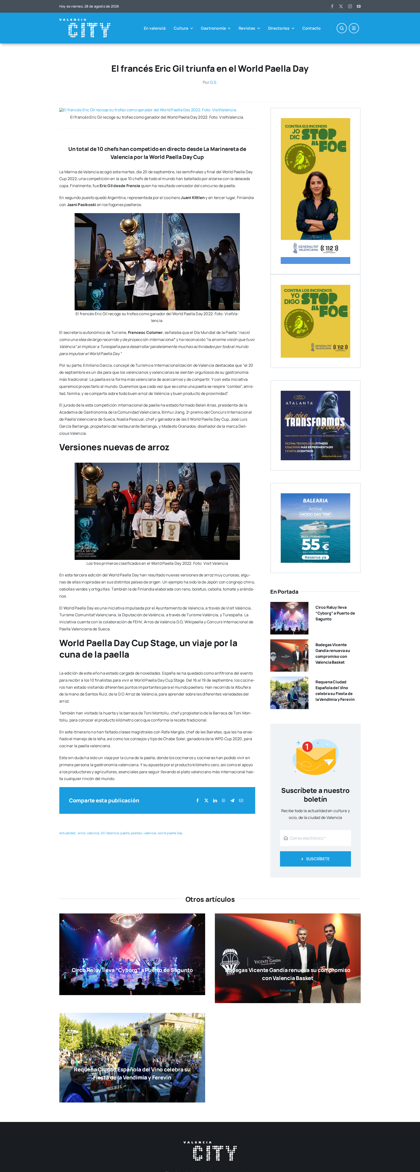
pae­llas (136, 833)
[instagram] (350, 6)
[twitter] (341, 6)
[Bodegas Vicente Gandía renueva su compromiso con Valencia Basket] (289, 642)
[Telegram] (232, 800)
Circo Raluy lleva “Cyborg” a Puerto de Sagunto (335, 613)
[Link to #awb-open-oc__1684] (354, 28)
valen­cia (149, 833)
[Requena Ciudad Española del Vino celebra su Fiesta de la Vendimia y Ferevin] (289, 680)
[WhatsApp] (223, 800)
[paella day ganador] (148, 110)
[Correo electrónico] (241, 800)
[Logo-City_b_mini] (84, 20)
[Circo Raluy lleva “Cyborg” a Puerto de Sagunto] (289, 605)
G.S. (213, 82)
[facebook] (332, 6)
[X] (206, 800)
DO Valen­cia (110, 833)
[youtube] (359, 6)
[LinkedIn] (215, 800)
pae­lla (124, 833)
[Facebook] (197, 800)
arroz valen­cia (88, 833)
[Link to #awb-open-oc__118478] (342, 28)
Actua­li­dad (67, 833)
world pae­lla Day (170, 833)
